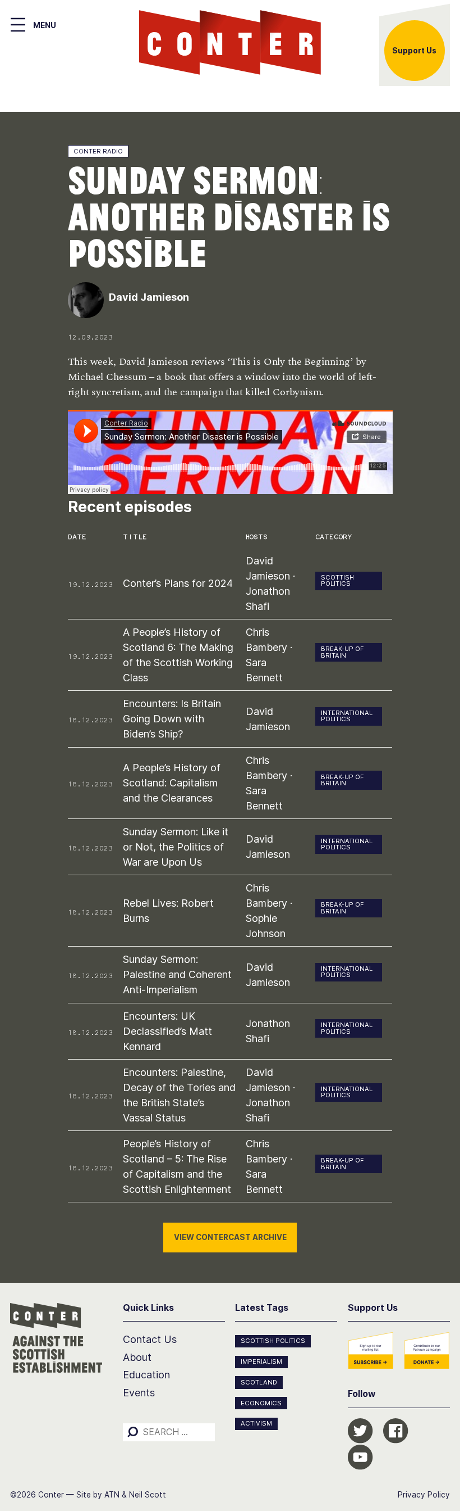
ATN (111, 1494)
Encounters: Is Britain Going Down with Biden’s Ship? (172, 719)
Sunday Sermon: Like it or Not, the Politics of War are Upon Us (175, 847)
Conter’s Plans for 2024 (178, 583)
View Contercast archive (230, 1237)
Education (146, 1375)
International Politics (346, 716)
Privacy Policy (424, 1494)
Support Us (414, 50)
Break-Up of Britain (342, 652)
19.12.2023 (90, 584)
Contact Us (150, 1339)
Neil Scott (147, 1494)
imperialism (261, 1361)
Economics (261, 1403)
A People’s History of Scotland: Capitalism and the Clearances (171, 783)
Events (139, 1393)
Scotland (259, 1382)
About (137, 1357)
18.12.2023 (90, 720)
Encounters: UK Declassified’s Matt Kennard (167, 1031)
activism (256, 1423)
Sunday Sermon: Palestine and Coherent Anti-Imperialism (177, 974)
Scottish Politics (337, 580)
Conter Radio (98, 151)
